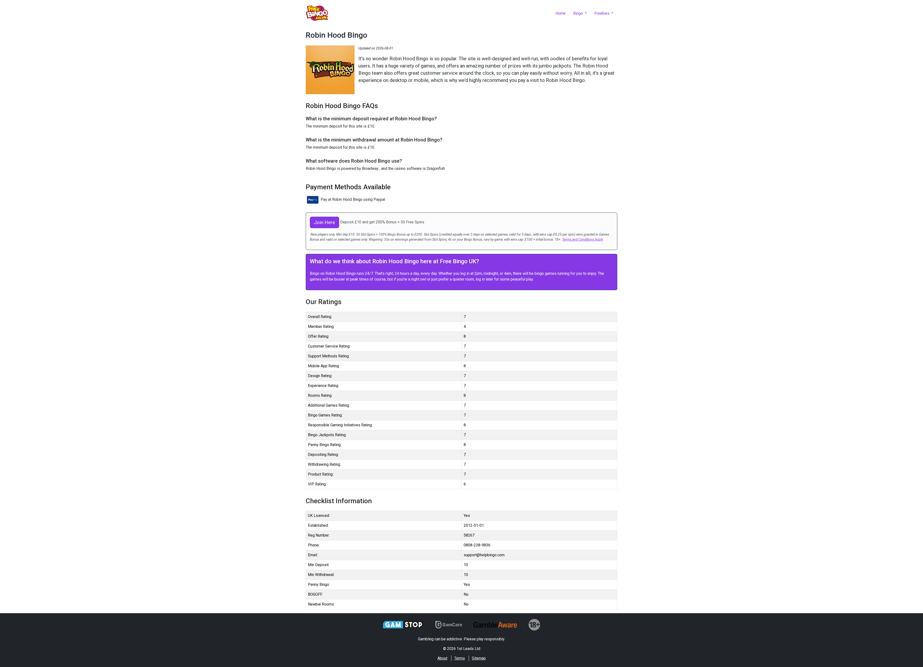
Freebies (602, 13)
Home (560, 13)
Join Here (324, 222)
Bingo (578, 13)
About (442, 658)
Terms (459, 658)
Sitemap (479, 658)
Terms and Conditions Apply (582, 239)
